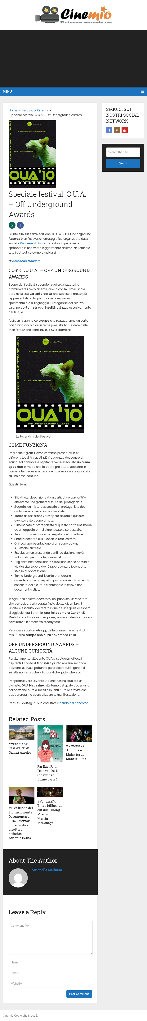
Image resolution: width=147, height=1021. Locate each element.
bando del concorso (74, 703)
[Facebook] (109, 130)
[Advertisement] (73, 59)
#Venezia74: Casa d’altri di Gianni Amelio (20, 748)
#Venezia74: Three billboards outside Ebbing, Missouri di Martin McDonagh (49, 812)
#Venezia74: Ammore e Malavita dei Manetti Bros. (76, 752)
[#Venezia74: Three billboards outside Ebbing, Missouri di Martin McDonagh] (50, 792)
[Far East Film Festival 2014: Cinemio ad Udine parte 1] (50, 743)
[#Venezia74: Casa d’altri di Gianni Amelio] (21, 732)
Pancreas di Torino (33, 243)
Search (123, 163)
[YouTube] (125, 130)
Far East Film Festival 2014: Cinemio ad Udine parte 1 (47, 772)
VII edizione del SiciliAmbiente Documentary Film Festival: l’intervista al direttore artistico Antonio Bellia (21, 823)
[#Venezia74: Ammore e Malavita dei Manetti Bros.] (79, 733)
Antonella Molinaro (26, 261)
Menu (7, 91)
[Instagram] (117, 130)
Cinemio (8, 1015)
